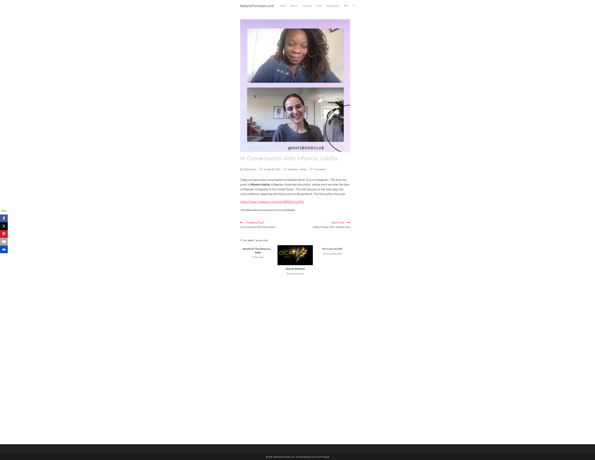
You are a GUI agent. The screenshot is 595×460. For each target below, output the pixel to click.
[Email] (4, 241)
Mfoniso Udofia (251, 210)
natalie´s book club (267, 210)
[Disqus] (295, 391)
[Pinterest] (4, 234)
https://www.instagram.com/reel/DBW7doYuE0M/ (272, 202)
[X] (4, 226)
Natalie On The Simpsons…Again (258, 250)
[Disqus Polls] (295, 314)
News (303, 169)
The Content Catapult (320, 457)
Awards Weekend (295, 268)
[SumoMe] (4, 249)
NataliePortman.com (257, 5)
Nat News (293, 169)
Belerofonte (250, 169)
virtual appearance (286, 210)
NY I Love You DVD (332, 248)
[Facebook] (4, 218)
